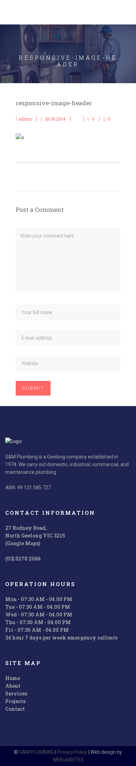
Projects (15, 701)
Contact (15, 709)
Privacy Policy (72, 752)
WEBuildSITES (68, 760)
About (12, 685)
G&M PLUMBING (36, 752)
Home (12, 678)
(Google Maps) (22, 543)
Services (16, 693)
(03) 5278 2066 (22, 558)
